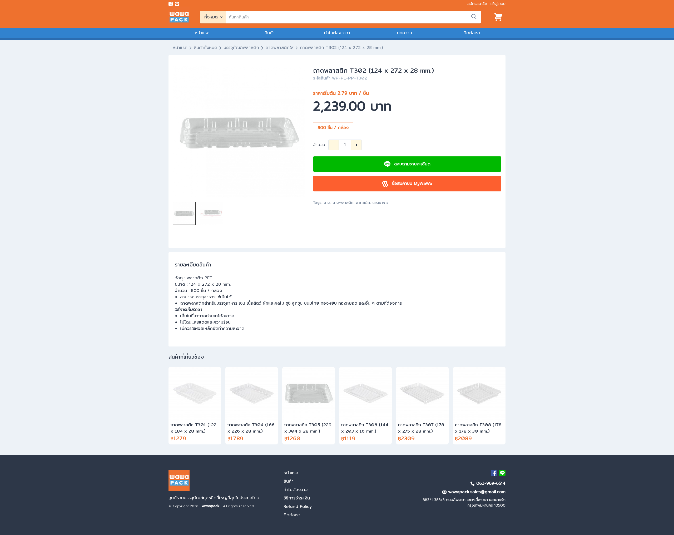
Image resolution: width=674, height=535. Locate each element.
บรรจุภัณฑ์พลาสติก (241, 47)
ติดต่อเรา (471, 33)
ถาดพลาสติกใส (279, 47)
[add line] (177, 4)
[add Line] (502, 473)
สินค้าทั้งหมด (205, 47)
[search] (474, 16)
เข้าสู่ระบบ (498, 4)
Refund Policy (298, 506)
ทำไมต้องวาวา (337, 33)
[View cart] (498, 17)
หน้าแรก (202, 33)
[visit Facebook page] (170, 4)
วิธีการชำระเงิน (297, 498)
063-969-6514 (490, 483)
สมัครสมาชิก (477, 4)
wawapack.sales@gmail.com (476, 492)
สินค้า (270, 33)
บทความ (404, 33)
